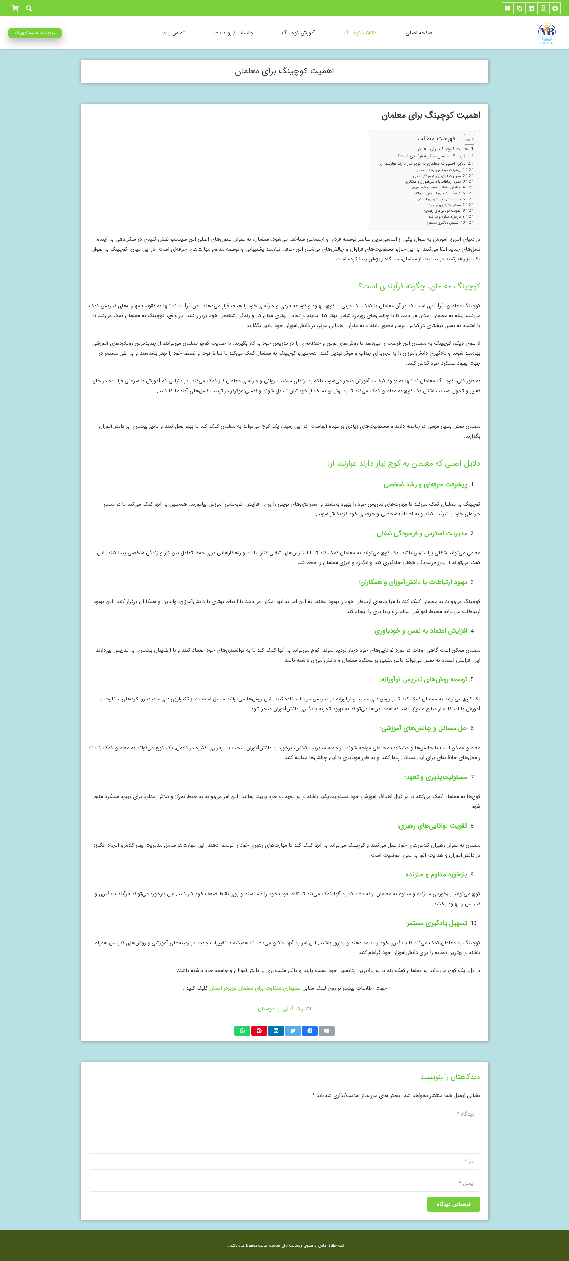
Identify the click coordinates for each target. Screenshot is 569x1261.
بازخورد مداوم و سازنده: (444, 216)
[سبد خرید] (15, 8)
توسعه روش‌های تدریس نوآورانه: (437, 193)
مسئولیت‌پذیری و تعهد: (444, 204)
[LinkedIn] (531, 8)
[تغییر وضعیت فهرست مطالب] (466, 139)
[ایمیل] (508, 8)
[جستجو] (29, 8)
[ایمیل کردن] (327, 1031)
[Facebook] (555, 8)
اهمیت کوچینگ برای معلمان (442, 149)
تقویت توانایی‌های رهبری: (442, 210)
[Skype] (520, 8)
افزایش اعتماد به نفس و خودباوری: (436, 187)
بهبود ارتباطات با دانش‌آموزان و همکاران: (432, 181)
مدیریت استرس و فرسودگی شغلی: (436, 175)
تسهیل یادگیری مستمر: (443, 222)
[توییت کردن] (293, 1031)
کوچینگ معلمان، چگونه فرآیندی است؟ (431, 156)
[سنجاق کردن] (259, 1031)
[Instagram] (543, 8)
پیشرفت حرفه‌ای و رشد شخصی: (438, 170)
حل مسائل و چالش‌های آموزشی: (438, 199)
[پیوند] (546, 33)
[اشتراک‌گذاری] (310, 1031)
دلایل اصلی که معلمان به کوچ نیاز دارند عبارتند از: (422, 163)
